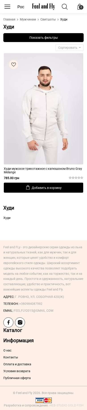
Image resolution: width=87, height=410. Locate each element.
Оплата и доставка (17, 364)
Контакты (10, 357)
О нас (7, 350)
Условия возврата (16, 371)
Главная (9, 19)
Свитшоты (48, 19)
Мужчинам (28, 19)
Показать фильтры (43, 37)
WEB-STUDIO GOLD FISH (66, 405)
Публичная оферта (17, 378)
